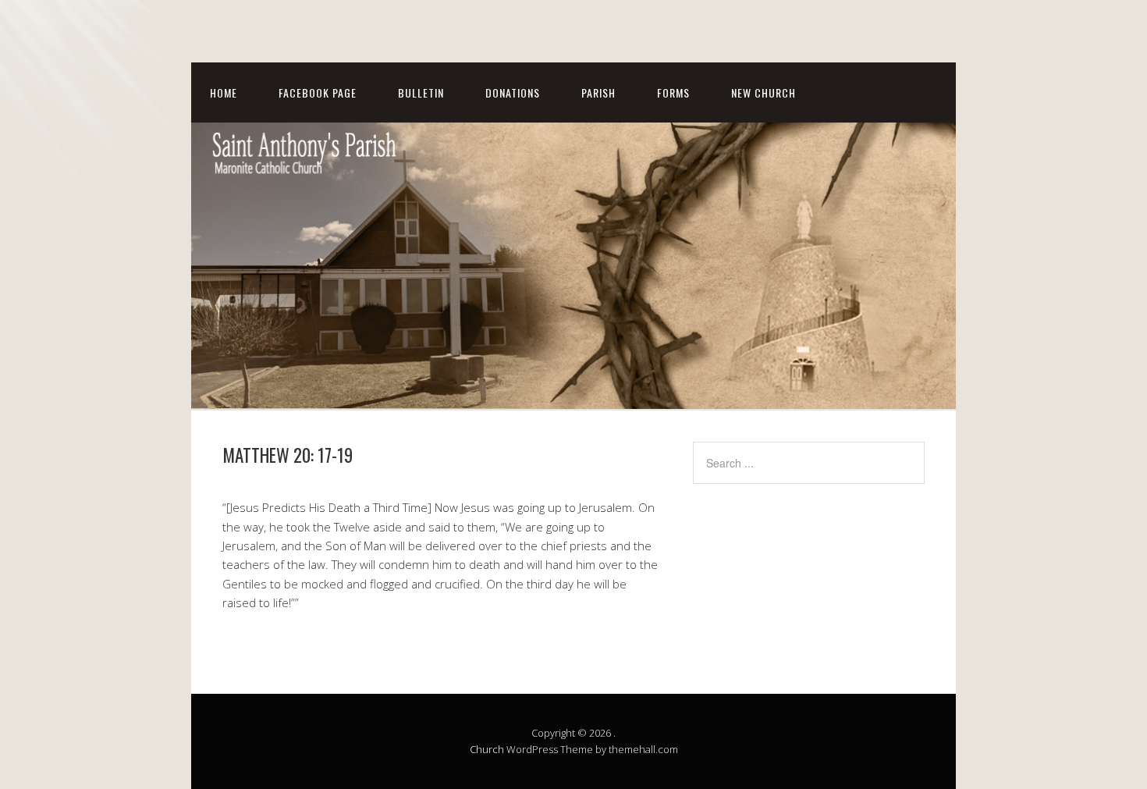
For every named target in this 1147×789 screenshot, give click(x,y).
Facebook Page (318, 92)
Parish (598, 92)
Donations (512, 92)
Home (223, 92)
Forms (673, 92)
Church (487, 749)
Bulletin (421, 92)
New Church (763, 92)
